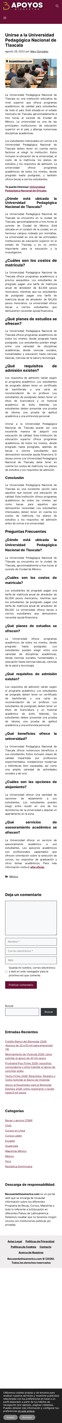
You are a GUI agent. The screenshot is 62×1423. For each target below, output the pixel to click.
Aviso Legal (15, 1241)
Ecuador (10, 1140)
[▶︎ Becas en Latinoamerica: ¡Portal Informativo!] (23, 6)
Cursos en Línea (15, 1130)
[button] (57, 6)
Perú (8, 1161)
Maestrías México (16, 1151)
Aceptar (10, 1417)
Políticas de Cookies (23, 1246)
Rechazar (27, 1417)
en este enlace (26, 1411)
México (13, 876)
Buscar (9, 1005)
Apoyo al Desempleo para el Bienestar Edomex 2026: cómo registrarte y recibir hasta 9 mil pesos (29, 1088)
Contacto (45, 1246)
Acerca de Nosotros (31, 1252)
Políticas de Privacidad (39, 1241)
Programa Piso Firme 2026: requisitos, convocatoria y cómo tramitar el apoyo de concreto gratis (30, 1067)
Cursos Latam (13, 1135)
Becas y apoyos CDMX (19, 1120)
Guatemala (11, 1146)
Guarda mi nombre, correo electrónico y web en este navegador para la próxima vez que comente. (32, 971)
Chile (8, 1125)
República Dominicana (18, 1166)
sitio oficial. (37, 867)
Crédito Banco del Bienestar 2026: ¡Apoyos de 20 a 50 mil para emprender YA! (29, 1045)
